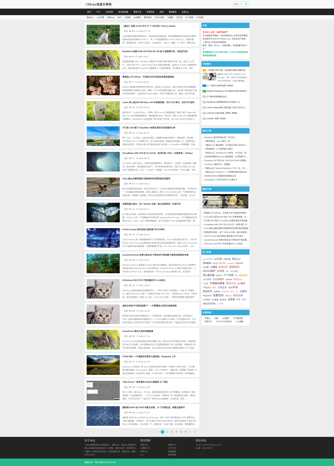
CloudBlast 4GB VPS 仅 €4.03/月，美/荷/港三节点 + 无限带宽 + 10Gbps (236, 224)
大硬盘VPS (145, 448)
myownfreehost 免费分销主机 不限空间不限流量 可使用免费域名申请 (234, 240)
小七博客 (239, 321)
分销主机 (222, 287)
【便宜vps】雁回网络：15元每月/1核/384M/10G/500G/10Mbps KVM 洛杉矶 (238, 145)
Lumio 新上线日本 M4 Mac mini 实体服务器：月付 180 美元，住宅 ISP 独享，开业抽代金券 (244, 216)
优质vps (185, 12)
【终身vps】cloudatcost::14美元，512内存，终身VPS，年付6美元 (233, 153)
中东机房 (206, 299)
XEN (227, 271)
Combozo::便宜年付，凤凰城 (217, 164)
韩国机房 (207, 291)
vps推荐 (225, 318)
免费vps (110, 17)
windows (231, 263)
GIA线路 (200, 17)
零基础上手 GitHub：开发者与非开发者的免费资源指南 (228, 213)
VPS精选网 (238, 318)
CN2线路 (234, 271)
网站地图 (172, 454)
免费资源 (150, 12)
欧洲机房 (219, 275)
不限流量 (227, 259)
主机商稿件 (218, 279)
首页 (89, 12)
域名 (214, 287)
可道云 (207, 318)
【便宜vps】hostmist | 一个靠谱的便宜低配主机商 (226, 172)
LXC (236, 291)
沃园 (216, 318)
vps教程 (137, 17)
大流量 (127, 17)
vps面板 (214, 299)
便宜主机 (231, 283)
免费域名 (217, 291)
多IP (119, 17)
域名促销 (238, 295)
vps (204, 259)
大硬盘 (170, 17)
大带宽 (205, 283)
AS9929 (225, 291)
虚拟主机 (243, 275)
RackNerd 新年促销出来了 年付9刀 (219, 137)
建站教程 (223, 300)
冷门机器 (189, 17)
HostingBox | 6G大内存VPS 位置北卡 (220, 179)
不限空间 (207, 287)
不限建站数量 (217, 283)
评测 (238, 299)
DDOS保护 (159, 17)
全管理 (231, 299)
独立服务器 (123, 12)
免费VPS (208, 321)
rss (141, 454)
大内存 (220, 271)
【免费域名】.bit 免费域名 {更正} (218, 149)
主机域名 (109, 12)
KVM (209, 259)
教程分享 (137, 12)
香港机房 (148, 17)
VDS (243, 299)
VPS (98, 12)
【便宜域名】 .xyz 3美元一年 (217, 141)
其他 (161, 12)
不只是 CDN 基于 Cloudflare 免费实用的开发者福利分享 (228, 220)
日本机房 (228, 280)
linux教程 (220, 304)
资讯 (232, 291)
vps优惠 (100, 17)
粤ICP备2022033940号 (105, 462)
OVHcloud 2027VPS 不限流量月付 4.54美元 (223, 243)
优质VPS (144, 451)
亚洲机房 (207, 263)
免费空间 (218, 295)
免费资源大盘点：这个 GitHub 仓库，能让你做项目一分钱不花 (231, 232)
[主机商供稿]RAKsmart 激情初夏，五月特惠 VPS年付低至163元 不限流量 (236, 156)
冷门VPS (172, 448)
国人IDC (222, 263)
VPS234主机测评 (224, 321)
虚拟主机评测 (209, 303)
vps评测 (233, 287)
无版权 (243, 291)
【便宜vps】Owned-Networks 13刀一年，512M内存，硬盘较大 (232, 168)
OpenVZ (239, 263)
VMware (228, 296)
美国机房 (234, 267)
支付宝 (179, 17)
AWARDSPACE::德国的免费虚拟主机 (220, 176)
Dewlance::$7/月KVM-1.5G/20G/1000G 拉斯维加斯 (227, 160)
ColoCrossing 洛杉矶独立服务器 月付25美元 (223, 236)
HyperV (207, 295)
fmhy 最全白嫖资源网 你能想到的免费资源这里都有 (226, 228)
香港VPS (172, 445)
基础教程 (173, 12)
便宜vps (90, 17)
